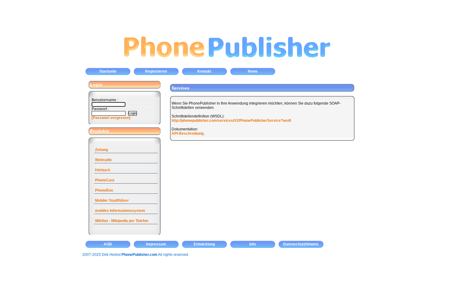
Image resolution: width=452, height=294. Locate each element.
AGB (108, 244)
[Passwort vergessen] (111, 118)
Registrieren (156, 71)
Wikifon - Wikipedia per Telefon (121, 221)
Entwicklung (204, 244)
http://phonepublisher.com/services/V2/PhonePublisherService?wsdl (231, 120)
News (253, 71)
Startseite (108, 71)
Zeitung (101, 150)
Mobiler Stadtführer (112, 200)
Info (252, 244)
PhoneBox (104, 190)
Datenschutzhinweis (301, 244)
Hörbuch (102, 170)
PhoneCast (104, 180)
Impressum (156, 244)
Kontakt (204, 71)
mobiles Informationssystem (120, 211)
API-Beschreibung (188, 133)
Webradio (103, 160)
